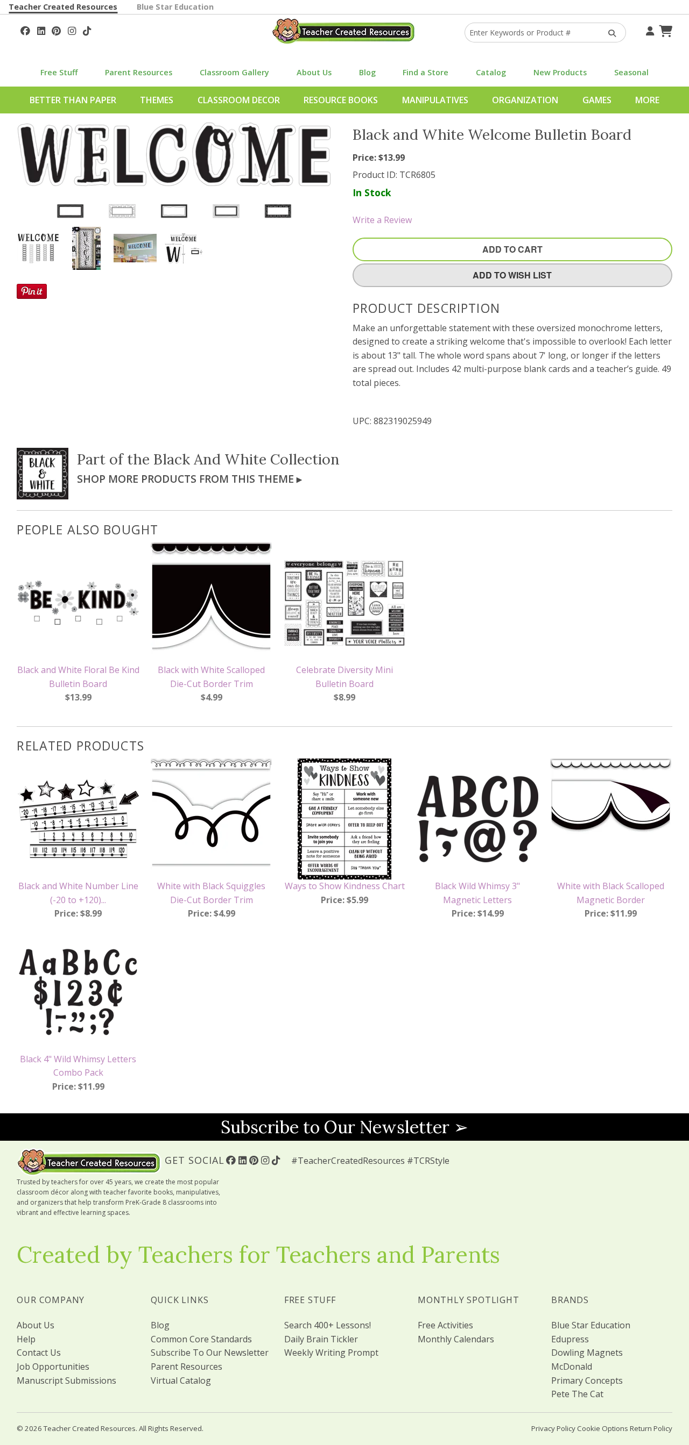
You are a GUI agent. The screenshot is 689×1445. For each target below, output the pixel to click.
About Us (314, 72)
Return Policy (651, 1428)
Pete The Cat (577, 1394)
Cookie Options (602, 1428)
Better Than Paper (73, 100)
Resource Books (341, 100)
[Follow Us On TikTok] (87, 30)
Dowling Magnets (587, 1352)
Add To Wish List (512, 275)
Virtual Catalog (181, 1380)
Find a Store (425, 72)
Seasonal (631, 72)
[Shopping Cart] (664, 30)
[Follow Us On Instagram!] (72, 30)
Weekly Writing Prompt (331, 1352)
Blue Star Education (175, 7)
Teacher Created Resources (63, 7)
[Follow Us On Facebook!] (25, 30)
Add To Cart (512, 249)
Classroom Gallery (234, 72)
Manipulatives (435, 100)
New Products (560, 72)
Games (596, 100)
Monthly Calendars (456, 1339)
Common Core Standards (201, 1339)
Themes (156, 100)
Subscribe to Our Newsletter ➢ (344, 1127)
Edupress (570, 1339)
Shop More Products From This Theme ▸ (189, 478)
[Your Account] (648, 30)
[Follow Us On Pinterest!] (56, 30)
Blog (367, 72)
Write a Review (382, 220)
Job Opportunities (53, 1366)
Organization (525, 100)
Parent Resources (138, 72)
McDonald (571, 1366)
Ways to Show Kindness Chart (345, 886)
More (647, 100)
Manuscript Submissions (66, 1380)
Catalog (491, 72)
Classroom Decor (239, 100)
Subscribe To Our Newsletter (210, 1352)
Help (26, 1339)
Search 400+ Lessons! (327, 1325)
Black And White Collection (246, 459)
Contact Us (39, 1352)
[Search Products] (608, 32)
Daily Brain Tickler (321, 1339)
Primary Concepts (587, 1380)
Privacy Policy (553, 1428)
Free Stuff (59, 72)
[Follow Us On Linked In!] (41, 30)
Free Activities (445, 1325)
